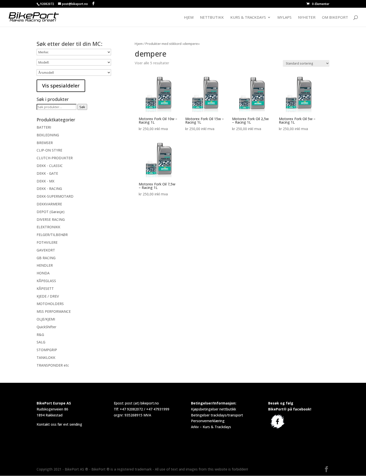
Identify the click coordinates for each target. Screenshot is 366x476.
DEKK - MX (45, 181)
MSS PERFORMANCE (54, 311)
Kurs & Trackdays (248, 17)
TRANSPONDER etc (53, 365)
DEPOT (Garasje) (50, 211)
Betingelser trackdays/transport (217, 415)
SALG (41, 342)
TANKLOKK (46, 357)
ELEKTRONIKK (48, 227)
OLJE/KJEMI (46, 319)
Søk (82, 107)
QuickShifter (46, 326)
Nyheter (306, 17)
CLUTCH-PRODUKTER (55, 158)
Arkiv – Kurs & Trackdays (211, 426)
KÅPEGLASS (46, 280)
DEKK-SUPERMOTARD (55, 196)
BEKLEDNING (48, 135)
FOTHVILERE (47, 242)
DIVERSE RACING (51, 219)
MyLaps (284, 17)
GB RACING (46, 257)
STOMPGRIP (47, 349)
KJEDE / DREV (48, 296)
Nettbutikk (212, 17)
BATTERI (44, 127)
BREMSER (45, 142)
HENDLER (45, 265)
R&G (40, 334)
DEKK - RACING (49, 188)
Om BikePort (335, 17)
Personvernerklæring (208, 420)
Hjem (188, 17)
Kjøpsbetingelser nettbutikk (213, 409)
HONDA (43, 273)
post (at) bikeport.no (142, 403)
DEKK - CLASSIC (50, 165)
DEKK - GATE (47, 173)
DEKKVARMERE (49, 204)
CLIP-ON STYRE (49, 150)
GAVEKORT (46, 250)
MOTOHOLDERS (50, 303)
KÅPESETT (45, 288)
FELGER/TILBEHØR (52, 234)
